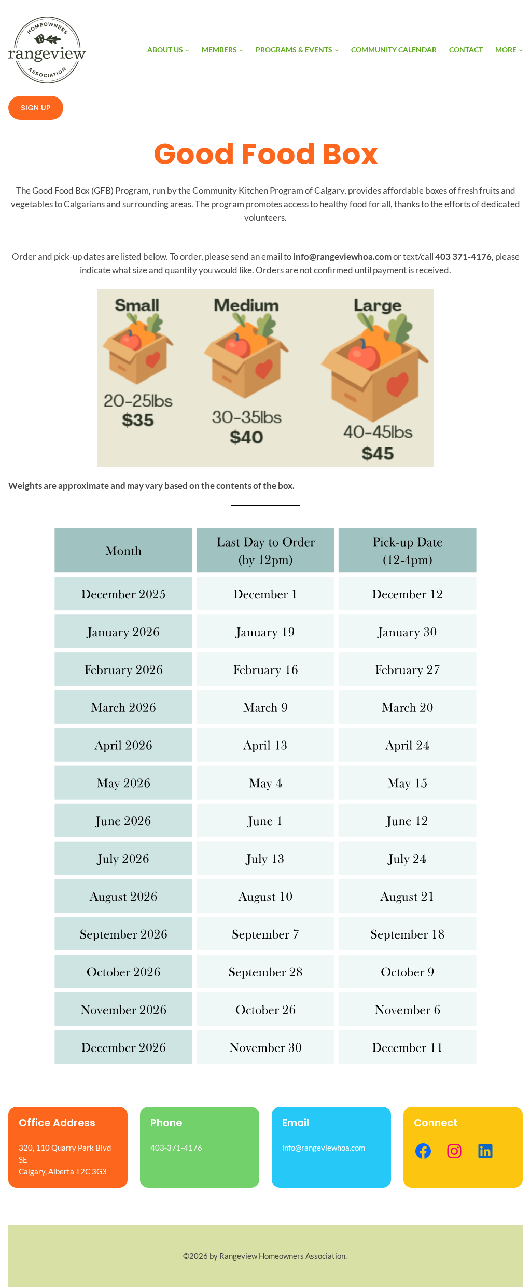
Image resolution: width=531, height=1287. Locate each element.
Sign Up (36, 108)
